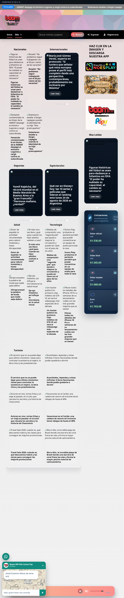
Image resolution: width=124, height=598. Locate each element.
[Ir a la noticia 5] (67, 104)
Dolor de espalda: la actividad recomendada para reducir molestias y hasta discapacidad (17, 260)
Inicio (9, 34)
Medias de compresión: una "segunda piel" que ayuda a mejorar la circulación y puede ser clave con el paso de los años (53, 268)
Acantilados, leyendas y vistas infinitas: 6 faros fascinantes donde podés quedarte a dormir (61, 381)
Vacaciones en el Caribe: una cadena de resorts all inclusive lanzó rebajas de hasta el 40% (61, 418)
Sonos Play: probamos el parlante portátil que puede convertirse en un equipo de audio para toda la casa (71, 263)
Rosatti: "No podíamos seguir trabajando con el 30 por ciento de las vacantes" (35, 76)
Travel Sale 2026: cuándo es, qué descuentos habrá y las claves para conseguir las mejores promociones (24, 456)
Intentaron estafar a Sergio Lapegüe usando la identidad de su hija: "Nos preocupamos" (36, 141)
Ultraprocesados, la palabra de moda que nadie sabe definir (19, 294)
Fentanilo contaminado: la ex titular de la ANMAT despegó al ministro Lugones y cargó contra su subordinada (17, 148)
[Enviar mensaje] (42, 593)
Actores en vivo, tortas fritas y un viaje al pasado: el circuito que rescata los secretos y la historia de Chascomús (25, 420)
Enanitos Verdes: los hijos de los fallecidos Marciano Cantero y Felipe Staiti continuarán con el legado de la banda (62, 194)
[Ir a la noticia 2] (59, 104)
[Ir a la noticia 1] (56, 104)
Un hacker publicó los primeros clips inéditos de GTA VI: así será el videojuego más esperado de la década (52, 322)
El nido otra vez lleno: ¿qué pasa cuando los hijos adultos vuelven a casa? (34, 252)
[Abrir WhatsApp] (5, 556)
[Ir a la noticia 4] (64, 104)
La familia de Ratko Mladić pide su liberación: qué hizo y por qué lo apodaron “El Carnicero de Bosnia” (61, 81)
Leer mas (55, 93)
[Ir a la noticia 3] (61, 104)
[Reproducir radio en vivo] (80, 591)
